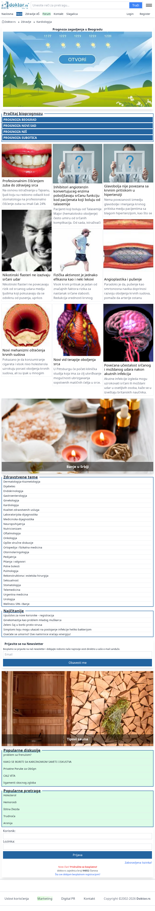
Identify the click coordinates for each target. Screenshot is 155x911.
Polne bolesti (11, 566)
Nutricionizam (12, 528)
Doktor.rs (10, 22)
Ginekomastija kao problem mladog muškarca (32, 620)
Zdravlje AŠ (32, 14)
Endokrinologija (13, 491)
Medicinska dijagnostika (18, 519)
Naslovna (7, 14)
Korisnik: (9, 831)
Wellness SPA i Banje (16, 604)
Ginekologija (11, 500)
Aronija (7, 823)
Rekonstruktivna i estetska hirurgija (25, 575)
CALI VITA (9, 775)
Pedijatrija (9, 557)
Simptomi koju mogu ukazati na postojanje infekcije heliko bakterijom (47, 629)
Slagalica (72, 14)
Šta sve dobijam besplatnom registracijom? (77, 874)
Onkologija (10, 538)
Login (130, 14)
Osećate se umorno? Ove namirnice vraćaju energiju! (37, 634)
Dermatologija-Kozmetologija (21, 481)
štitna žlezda (11, 809)
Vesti (19, 14)
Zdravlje (26, 22)
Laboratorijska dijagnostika (20, 514)
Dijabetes (9, 486)
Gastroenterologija (15, 495)
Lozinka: (9, 841)
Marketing (44, 899)
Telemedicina (11, 590)
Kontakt (58, 14)
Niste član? (77, 866)
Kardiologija (44, 22)
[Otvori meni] (148, 5)
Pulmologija (10, 571)
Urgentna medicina (15, 594)
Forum (47, 14)
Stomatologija (12, 585)
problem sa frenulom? (17, 755)
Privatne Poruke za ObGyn (19, 768)
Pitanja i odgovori (14, 561)
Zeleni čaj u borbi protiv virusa (22, 625)
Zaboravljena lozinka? (138, 862)
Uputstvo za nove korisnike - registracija (28, 615)
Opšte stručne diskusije (18, 542)
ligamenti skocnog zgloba (19, 782)
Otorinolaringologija (16, 552)
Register (145, 14)
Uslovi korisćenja (17, 899)
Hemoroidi (10, 802)
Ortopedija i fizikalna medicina (22, 547)
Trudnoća (9, 816)
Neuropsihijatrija (14, 524)
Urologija (9, 599)
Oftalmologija (12, 533)
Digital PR (68, 899)
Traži (135, 5)
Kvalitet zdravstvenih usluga (21, 510)
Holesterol (9, 795)
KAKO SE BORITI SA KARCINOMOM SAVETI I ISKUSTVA (37, 761)
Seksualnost (11, 580)
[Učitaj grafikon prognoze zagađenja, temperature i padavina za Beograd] (77, 69)
